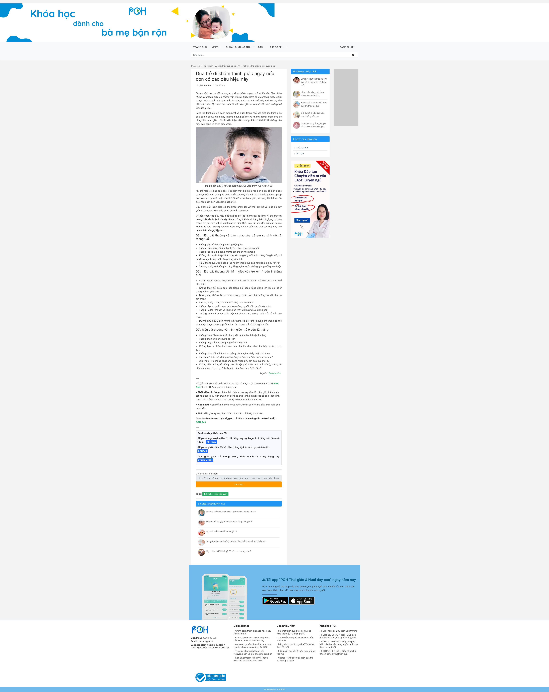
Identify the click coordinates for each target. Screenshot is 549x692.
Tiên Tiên (207, 85)
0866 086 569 (209, 637)
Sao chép (247, 483)
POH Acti (201, 422)
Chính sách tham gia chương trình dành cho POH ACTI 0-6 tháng (251, 639)
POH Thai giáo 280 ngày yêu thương (339, 630)
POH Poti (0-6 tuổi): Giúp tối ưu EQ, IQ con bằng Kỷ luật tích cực (338, 652)
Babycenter (275, 373)
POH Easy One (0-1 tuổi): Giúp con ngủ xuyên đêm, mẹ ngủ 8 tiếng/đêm (338, 636)
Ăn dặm (300, 153)
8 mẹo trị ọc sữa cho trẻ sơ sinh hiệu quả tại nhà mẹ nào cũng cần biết (253, 645)
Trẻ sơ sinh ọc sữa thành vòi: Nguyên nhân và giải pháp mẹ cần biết (253, 652)
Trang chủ (200, 47)
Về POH (216, 47)
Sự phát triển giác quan (216, 494)
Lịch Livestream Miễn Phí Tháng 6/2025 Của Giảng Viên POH (251, 659)
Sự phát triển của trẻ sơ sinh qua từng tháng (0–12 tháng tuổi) (294, 632)
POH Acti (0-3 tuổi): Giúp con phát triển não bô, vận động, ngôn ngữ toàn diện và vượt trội (339, 644)
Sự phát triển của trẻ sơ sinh (227, 66)
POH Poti (202, 451)
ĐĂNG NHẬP (347, 47)
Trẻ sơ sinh (277, 47)
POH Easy (211, 442)
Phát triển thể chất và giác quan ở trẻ (258, 66)
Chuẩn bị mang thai (238, 47)
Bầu (260, 47)
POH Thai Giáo (205, 460)
